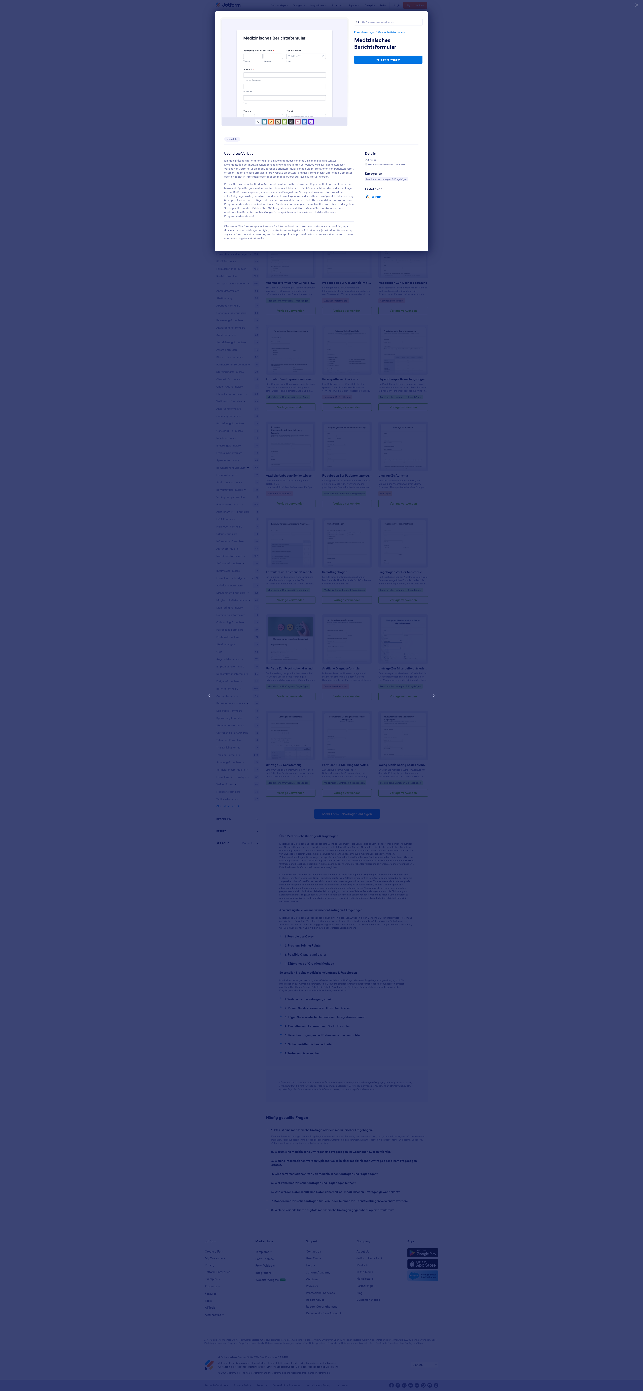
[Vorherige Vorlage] (209, 695)
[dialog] (321, 695)
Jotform (376, 196)
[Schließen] (636, 5)
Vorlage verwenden (388, 59)
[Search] (358, 22)
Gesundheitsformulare (391, 32)
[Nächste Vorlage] (433, 695)
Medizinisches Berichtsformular (375, 43)
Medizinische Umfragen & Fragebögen (386, 179)
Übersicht (232, 139)
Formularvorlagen (364, 32)
